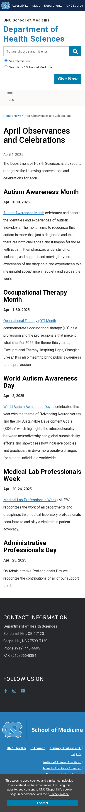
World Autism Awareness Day (27, 407)
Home (7, 115)
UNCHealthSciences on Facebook (5, 691)
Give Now (68, 78)
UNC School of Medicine (26, 20)
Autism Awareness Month (23, 213)
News (17, 115)
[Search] (75, 51)
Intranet (37, 748)
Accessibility (20, 5)
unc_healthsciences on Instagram (14, 691)
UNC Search (74, 5)
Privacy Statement (65, 748)
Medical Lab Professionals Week (29, 500)
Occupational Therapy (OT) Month (29, 321)
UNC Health (16, 748)
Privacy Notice (59, 794)
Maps (36, 5)
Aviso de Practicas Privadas (62, 768)
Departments (53, 5)
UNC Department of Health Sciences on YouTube (23, 691)
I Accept (42, 803)
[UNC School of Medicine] (42, 729)
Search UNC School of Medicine (30, 67)
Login (76, 754)
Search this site (19, 61)
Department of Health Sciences (34, 34)
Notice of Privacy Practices (62, 762)
